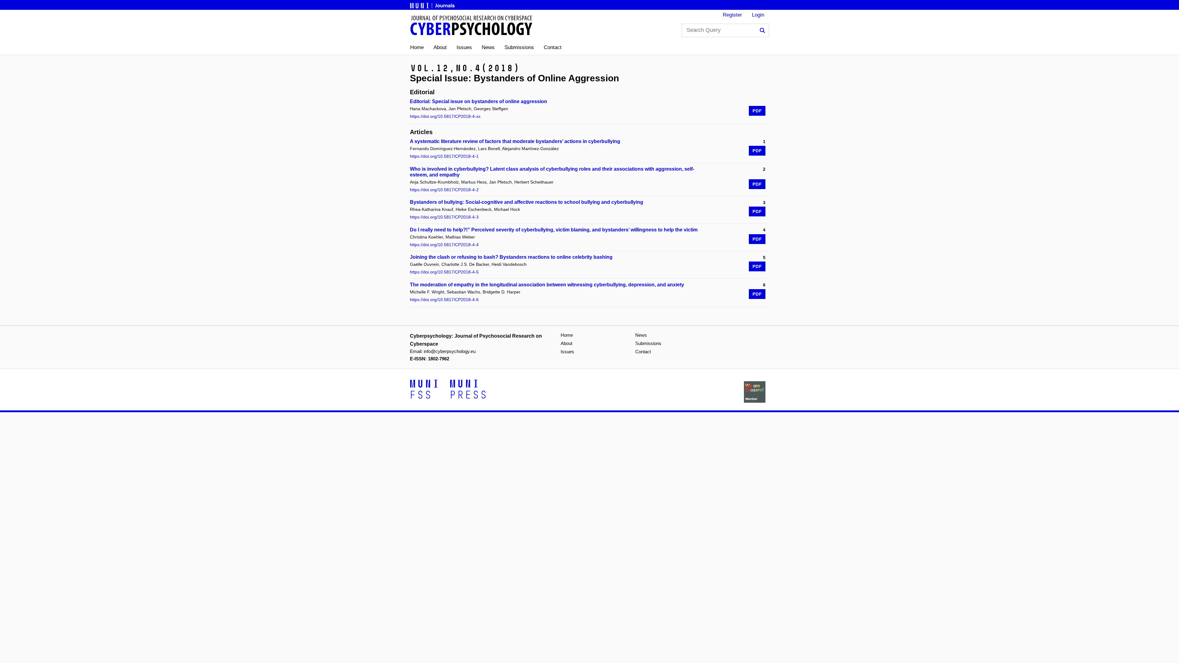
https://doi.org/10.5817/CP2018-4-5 (444, 271)
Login (758, 15)
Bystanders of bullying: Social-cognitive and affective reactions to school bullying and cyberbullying (526, 202)
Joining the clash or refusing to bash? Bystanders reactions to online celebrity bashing (511, 257)
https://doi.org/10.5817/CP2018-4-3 (444, 217)
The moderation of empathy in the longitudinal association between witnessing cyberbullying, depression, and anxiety (547, 284)
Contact (553, 47)
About (440, 47)
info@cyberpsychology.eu (450, 351)
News (488, 47)
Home (417, 47)
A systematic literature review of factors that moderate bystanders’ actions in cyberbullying (515, 141)
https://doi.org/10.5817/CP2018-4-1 (444, 156)
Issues (464, 47)
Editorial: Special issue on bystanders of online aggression (478, 101)
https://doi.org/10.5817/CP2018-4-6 (444, 299)
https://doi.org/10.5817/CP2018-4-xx (445, 116)
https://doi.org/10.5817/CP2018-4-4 (444, 244)
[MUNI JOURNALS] (433, 4)
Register (732, 15)
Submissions (519, 47)
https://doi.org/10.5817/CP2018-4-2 (444, 189)
